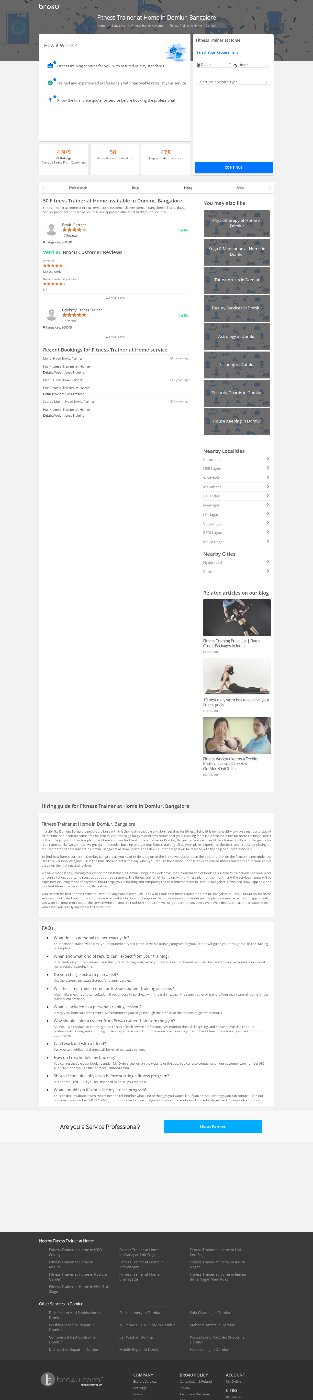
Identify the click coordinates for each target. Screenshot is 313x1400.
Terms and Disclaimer (195, 1394)
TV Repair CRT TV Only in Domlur (147, 1324)
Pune (207, 571)
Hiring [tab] (188, 188)
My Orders (233, 1381)
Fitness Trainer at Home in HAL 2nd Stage (216, 1252)
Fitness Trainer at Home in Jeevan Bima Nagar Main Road (218, 1277)
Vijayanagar (213, 523)
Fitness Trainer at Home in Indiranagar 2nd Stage (141, 1252)
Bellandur (211, 496)
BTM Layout (213, 532)
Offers (137, 1394)
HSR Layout (213, 468)
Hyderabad (212, 562)
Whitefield (211, 477)
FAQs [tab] (240, 188)
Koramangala (214, 459)
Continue (234, 167)
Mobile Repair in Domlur (140, 1349)
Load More (117, 298)
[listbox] (254, 65)
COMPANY (143, 1375)
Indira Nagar (213, 541)
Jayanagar (211, 505)
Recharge (140, 1388)
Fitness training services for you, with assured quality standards (110, 65)
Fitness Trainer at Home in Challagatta (141, 1277)
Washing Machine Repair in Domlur (72, 1327)
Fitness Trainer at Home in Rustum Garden (78, 1277)
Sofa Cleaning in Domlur (210, 1312)
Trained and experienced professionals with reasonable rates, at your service (121, 83)
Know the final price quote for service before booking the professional (116, 100)
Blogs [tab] (135, 188)
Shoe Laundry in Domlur (140, 1312)
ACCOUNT (235, 1375)
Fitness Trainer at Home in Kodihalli (71, 1264)
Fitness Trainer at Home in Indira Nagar (217, 1264)
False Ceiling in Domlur (209, 1349)
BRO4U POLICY (194, 1375)
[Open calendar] (229, 63)
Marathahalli (213, 486)
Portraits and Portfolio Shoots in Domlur (217, 1339)
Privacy (185, 1388)
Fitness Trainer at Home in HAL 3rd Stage (78, 1289)
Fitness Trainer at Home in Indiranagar (141, 1264)
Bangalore (233, 1397)
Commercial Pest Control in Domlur (72, 1339)
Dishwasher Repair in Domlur (74, 1349)
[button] (216, 64)
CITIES (231, 1390)
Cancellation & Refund (196, 1381)
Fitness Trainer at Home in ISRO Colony (75, 1252)
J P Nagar (210, 514)
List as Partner (212, 1126)
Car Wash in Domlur (136, 1337)
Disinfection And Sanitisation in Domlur (75, 1315)
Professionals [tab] (78, 188)
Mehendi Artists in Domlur (212, 1324)
